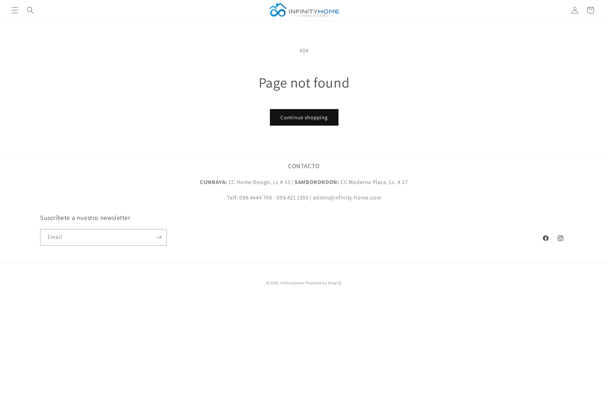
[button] (15, 10)
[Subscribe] (158, 237)
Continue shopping (304, 117)
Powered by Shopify (324, 282)
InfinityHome (292, 282)
